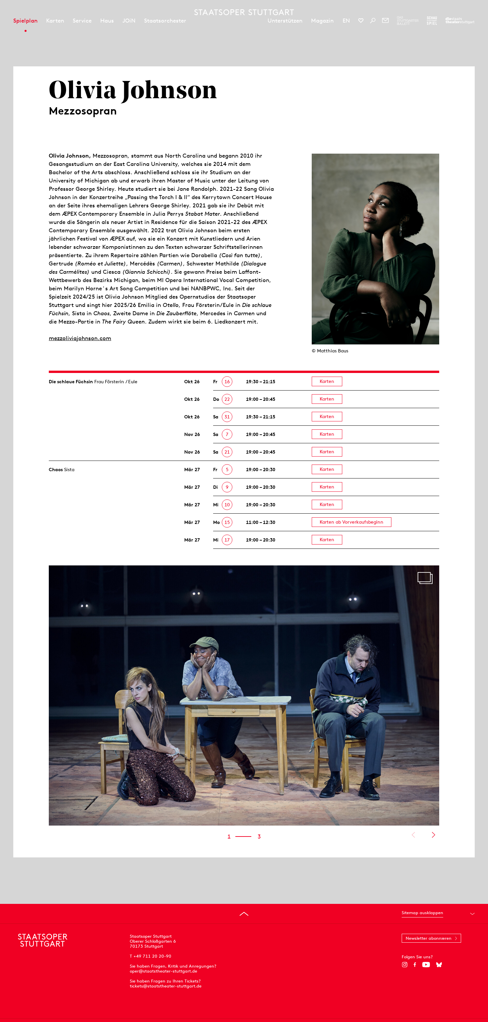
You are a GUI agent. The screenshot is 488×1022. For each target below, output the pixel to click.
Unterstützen (285, 20)
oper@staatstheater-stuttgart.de (163, 971)
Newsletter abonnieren (428, 938)
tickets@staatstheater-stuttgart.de (166, 986)
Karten (55, 20)
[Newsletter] (385, 20)
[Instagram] (404, 964)
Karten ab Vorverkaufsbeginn (351, 522)
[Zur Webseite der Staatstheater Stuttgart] (460, 20)
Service (82, 20)
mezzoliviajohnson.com (80, 338)
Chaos (56, 470)
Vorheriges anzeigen (413, 835)
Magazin (322, 20)
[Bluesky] (439, 964)
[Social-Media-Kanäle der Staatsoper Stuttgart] (361, 20)
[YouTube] (426, 964)
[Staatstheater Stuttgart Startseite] (244, 12)
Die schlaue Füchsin (71, 382)
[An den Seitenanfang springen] (244, 914)
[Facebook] (415, 964)
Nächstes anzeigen (433, 835)
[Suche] (372, 20)
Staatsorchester (165, 20)
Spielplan (25, 20)
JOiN (128, 20)
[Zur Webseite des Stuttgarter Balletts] (408, 20)
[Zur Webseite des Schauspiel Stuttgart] (432, 20)
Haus (107, 20)
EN (346, 20)
